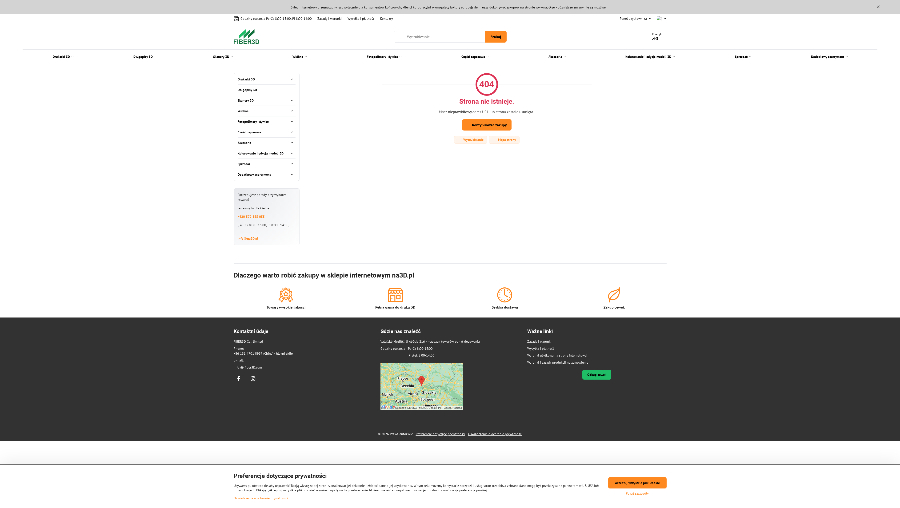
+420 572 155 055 (251, 216)
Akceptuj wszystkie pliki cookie (637, 483)
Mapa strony (506, 140)
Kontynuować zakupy (489, 125)
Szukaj (496, 36)
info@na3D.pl (248, 238)
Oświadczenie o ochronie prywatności (495, 434)
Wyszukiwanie (473, 140)
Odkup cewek (596, 375)
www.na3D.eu (545, 7)
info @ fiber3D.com (248, 367)
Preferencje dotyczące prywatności (440, 434)
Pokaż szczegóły (637, 493)
